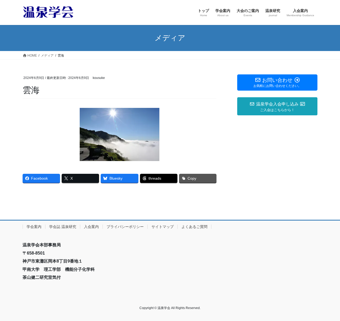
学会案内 (34, 227)
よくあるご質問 (194, 227)
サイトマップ (162, 227)
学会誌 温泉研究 (62, 227)
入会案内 (91, 227)
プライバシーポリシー (125, 227)
